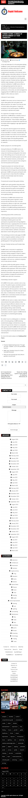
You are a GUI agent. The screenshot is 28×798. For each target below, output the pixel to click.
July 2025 (15, 474)
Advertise (20, 647)
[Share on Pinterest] (19, 362)
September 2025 (15, 469)
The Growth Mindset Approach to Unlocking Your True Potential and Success (16, 2)
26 (10, 785)
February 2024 (15, 520)
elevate (15, 723)
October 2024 (14, 499)
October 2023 (14, 531)
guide (21, 730)
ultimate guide (5, 760)
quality (15, 750)
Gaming (15, 595)
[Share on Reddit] (22, 362)
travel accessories (16, 756)
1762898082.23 (9, 654)
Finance (15, 587)
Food (15, 592)
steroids (11, 753)
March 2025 (15, 485)
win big (4, 763)
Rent (15, 622)
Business (14, 568)
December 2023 (15, 526)
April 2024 (14, 515)
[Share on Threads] (2, 365)
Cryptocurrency (15, 571)
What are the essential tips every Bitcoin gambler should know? (14, 355)
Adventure (14, 560)
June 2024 (14, 510)
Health (14, 598)
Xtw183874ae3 (17, 652)
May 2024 (14, 512)
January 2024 (15, 523)
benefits (11, 716)
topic (8, 756)
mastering (21, 740)
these (3, 756)
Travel (14, 641)
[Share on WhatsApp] (15, 362)
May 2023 (14, 545)
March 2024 (15, 518)
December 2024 (15, 493)
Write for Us (14, 647)
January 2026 (15, 458)
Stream (15, 630)
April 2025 (14, 483)
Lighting (15, 609)
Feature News (14, 584)
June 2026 (14, 445)
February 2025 (15, 488)
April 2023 (14, 548)
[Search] (25, 385)
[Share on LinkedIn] (12, 362)
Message (14, 410)
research (22, 750)
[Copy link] (5, 365)
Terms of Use (7, 649)
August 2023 (15, 537)
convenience (18, 720)
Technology (15, 636)
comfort (18, 716)
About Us (15, 649)
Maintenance (14, 614)
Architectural (14, 562)
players (10, 746)
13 (14, 781)
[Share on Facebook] (6, 362)
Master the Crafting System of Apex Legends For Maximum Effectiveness (21, 374)
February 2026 (15, 455)
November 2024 (15, 496)
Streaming (14, 633)
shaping (4, 753)
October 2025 (14, 466)
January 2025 (15, 491)
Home (20, 649)
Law (15, 606)
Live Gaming (15, 611)
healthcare (5, 733)
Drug (14, 573)
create (3, 723)
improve (12, 736)
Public (14, 619)
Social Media (15, 625)
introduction (20, 736)
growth (16, 730)
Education (14, 576)
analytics (4, 716)
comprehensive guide (7, 720)
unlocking (14, 760)
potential (22, 746)
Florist (14, 590)
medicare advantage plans (8, 743)
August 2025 (15, 472)
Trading (15, 638)
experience (15, 726)
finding (4, 730)
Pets (15, 617)
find (21, 726)
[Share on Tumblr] (25, 362)
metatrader (21, 743)
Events (14, 579)
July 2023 (15, 539)
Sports (14, 628)
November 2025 (15, 464)
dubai (9, 723)
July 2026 (15, 442)
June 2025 (14, 477)
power (3, 750)
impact (17, 733)
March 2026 (15, 453)
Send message (14, 430)
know (3, 740)
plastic (3, 746)
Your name (14, 394)
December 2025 (15, 461)
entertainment (6, 726)
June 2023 (14, 542)
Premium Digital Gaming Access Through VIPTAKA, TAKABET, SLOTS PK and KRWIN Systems (14, 346)
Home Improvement (15, 600)
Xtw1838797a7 (18, 654)
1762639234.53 (9, 652)
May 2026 (14, 447)
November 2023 (15, 529)
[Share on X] (9, 362)
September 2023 (15, 534)
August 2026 (15, 439)
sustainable (18, 753)
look (15, 740)
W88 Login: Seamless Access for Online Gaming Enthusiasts (13, 351)
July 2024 (15, 507)
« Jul (2, 791)
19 (10, 783)
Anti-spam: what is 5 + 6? (14, 423)
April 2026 (14, 450)
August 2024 (15, 504)
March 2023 (15, 550)
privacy (9, 750)
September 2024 (15, 502)
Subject (14, 404)
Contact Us (6, 647)
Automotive (15, 565)
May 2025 (14, 480)
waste (20, 760)
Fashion (15, 581)
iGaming (15, 603)
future (9, 730)
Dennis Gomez (15, 60)
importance (5, 736)
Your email (14, 399)
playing (16, 746)
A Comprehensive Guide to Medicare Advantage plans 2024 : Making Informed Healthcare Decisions (7, 375)
